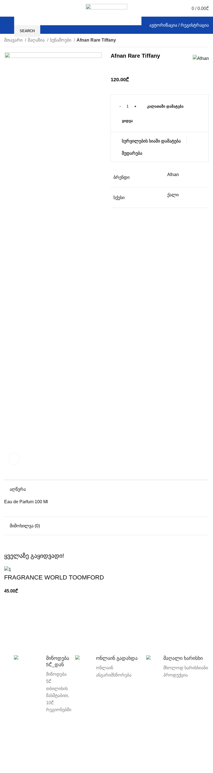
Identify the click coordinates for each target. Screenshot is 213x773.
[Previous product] (195, 41)
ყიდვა (127, 121)
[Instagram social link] (178, 736)
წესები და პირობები (107, 735)
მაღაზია (37, 40)
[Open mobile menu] (6, 25)
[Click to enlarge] (13, 458)
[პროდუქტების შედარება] (16, 8)
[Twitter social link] (170, 736)
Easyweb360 (114, 764)
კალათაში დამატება (165, 106)
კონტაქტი (36, 735)
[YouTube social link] (186, 736)
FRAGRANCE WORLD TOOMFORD (54, 577)
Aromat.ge (74, 755)
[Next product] (206, 41)
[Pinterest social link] (194, 736)
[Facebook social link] (162, 736)
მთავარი (14, 40)
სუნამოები (61, 40)
